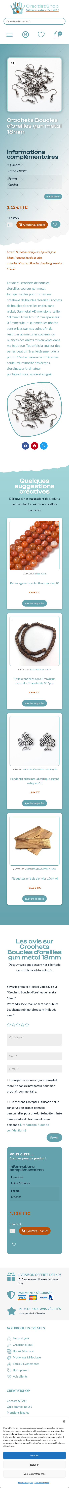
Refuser (34, 1464)
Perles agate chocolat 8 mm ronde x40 (34, 583)
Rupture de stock (34, 898)
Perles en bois (37, 669)
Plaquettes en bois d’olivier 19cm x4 (34, 878)
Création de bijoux (28, 252)
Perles (48, 669)
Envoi (54, 1138)
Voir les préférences (35, 1473)
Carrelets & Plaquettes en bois (40, 869)
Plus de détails (53, 196)
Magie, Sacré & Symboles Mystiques (40, 769)
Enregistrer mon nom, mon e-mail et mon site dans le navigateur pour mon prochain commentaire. (32, 1085)
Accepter (34, 1455)
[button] (64, 1421)
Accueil (11, 252)
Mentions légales (25, 1482)
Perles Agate (40, 574)
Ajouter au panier (34, 224)
